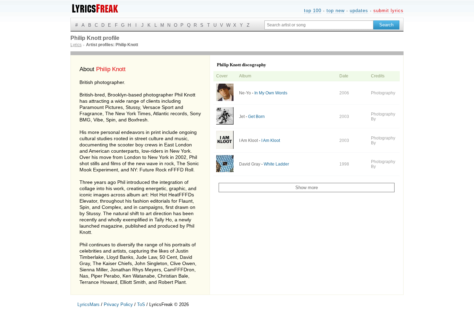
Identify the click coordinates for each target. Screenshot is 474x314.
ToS (141, 304)
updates (359, 10)
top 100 (312, 10)
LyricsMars (88, 304)
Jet (242, 116)
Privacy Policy (118, 304)
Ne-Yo (245, 93)
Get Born (256, 116)
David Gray (249, 164)
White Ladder (276, 164)
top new (336, 10)
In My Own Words (270, 93)
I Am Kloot (248, 140)
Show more (306, 187)
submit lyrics (388, 10)
